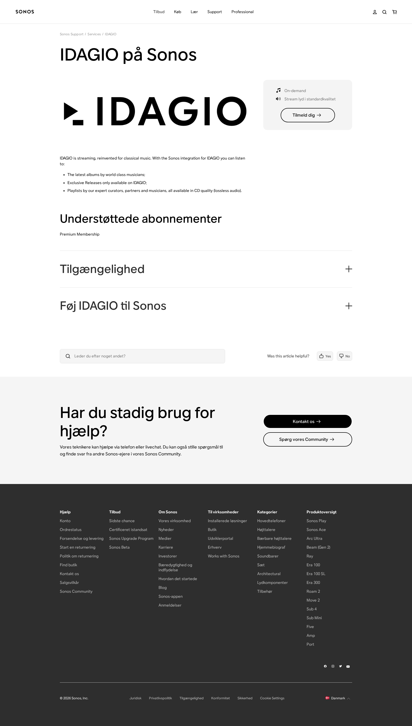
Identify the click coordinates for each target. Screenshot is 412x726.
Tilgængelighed (192, 698)
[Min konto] (375, 12)
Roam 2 (313, 591)
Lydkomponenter (272, 582)
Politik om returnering (79, 556)
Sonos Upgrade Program (131, 538)
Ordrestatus (71, 529)
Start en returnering (77, 547)
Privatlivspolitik (160, 698)
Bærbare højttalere (274, 538)
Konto (65, 520)
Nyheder (166, 529)
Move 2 (313, 600)
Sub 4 (312, 609)
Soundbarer (267, 556)
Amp (311, 635)
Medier (165, 538)
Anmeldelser (170, 605)
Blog (163, 587)
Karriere (166, 547)
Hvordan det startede (178, 578)
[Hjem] (24, 12)
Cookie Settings (272, 698)
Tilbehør (264, 591)
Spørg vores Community (303, 439)
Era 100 (313, 564)
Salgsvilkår (69, 582)
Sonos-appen (171, 596)
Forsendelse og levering (81, 538)
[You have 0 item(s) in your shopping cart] (394, 12)
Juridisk (135, 698)
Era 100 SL (316, 573)
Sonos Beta (119, 547)
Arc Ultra (314, 538)
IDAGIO (110, 34)
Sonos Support (72, 34)
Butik (212, 529)
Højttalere (266, 529)
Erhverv (214, 547)
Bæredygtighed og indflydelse (175, 567)
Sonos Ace (316, 529)
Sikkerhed (244, 698)
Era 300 (313, 582)
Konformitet (220, 698)
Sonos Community (76, 591)
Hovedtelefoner (271, 520)
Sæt (261, 564)
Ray (310, 556)
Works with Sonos (223, 556)
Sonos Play (316, 520)
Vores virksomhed (175, 520)
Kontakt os (303, 421)
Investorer (168, 556)
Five (310, 626)
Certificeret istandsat (128, 529)
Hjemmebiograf (271, 547)
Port (310, 644)
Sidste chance (122, 520)
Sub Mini (314, 617)
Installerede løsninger (227, 520)
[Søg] (384, 12)
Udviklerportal (220, 538)
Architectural (269, 573)
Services (94, 34)
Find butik (68, 564)
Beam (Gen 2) (318, 547)
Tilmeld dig (304, 115)
